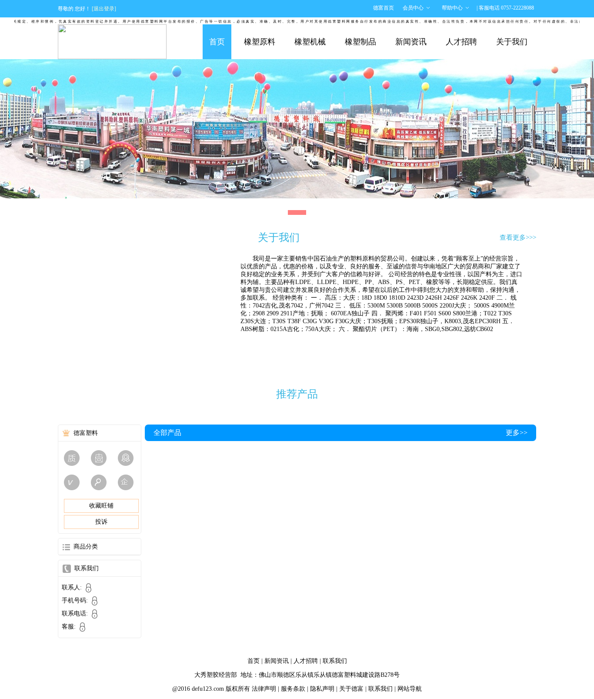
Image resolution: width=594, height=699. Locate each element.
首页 (217, 41)
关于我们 (511, 41)
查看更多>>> (518, 237)
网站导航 (409, 689)
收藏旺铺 (101, 505)
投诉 (101, 521)
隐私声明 (322, 689)
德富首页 (383, 8)
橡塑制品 (360, 41)
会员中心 (413, 8)
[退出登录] (104, 9)
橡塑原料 (259, 41)
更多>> (516, 432)
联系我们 (335, 661)
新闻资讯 (411, 41)
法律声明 (264, 689)
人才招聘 (461, 41)
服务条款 (293, 689)
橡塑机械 (310, 41)
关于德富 (351, 689)
